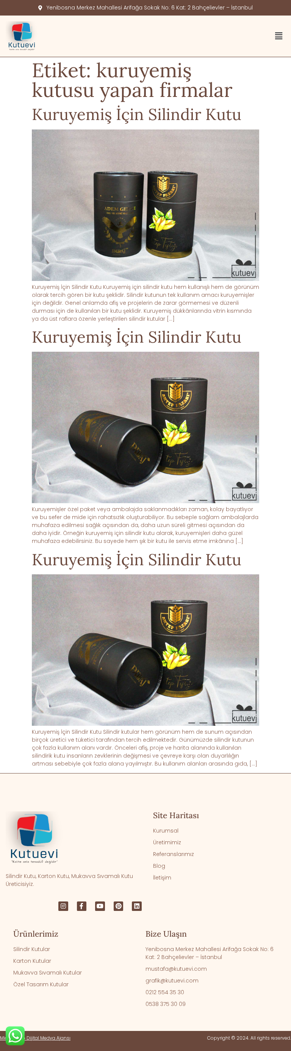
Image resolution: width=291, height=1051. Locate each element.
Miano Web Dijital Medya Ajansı (35, 1038)
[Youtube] (100, 906)
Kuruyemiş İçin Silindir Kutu (136, 114)
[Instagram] (63, 906)
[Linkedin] (137, 906)
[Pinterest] (119, 906)
